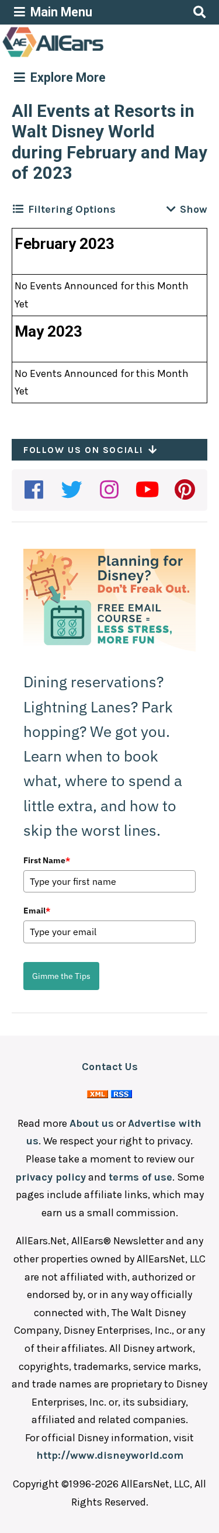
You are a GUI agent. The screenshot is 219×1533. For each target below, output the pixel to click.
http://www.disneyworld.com (109, 1455)
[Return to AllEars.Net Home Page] (89, 56)
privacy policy (50, 1177)
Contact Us (110, 1066)
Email (36, 910)
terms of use (140, 1177)
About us (91, 1123)
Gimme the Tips (61, 976)
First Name (46, 860)
